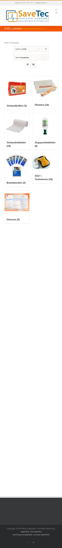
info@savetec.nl (41, 3)
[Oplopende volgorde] (46, 49)
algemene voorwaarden (31, 531)
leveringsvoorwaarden (22, 534)
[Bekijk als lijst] (33, 64)
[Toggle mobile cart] (56, 12)
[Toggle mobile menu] (56, 9)
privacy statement (41, 534)
